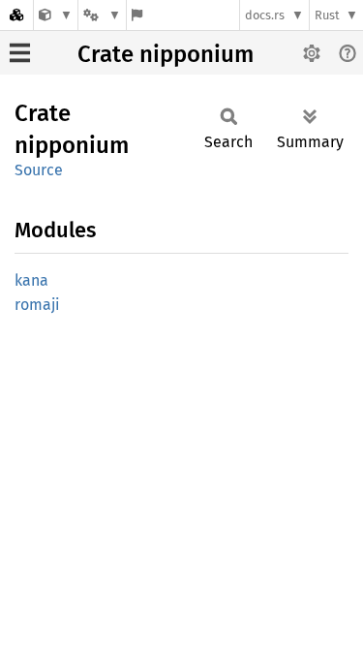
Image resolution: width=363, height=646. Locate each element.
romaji (37, 304)
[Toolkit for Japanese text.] (55, 15)
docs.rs (265, 15)
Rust (327, 15)
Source (39, 170)
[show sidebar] (20, 53)
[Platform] (101, 15)
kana (31, 280)
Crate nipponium (165, 54)
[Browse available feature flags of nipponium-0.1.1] (137, 15)
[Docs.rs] (16, 15)
